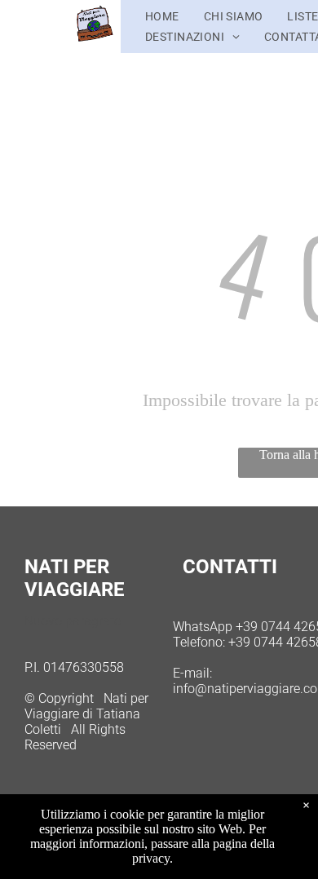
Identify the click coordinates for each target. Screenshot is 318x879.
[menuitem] (162, 16)
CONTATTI (230, 566)
